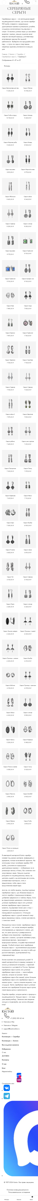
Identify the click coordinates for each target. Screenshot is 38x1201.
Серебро (20, 54)
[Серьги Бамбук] (27, 648)
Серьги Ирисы (10, 740)
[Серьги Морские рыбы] (10, 132)
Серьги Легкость (10, 794)
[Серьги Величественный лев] (10, 78)
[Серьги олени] (27, 539)
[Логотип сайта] (14, 2)
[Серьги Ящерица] (27, 729)
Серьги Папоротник (10, 468)
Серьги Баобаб (27, 794)
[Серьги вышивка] (10, 159)
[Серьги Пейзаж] (27, 78)
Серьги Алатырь (27, 115)
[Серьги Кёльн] (27, 485)
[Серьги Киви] (10, 295)
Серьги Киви (10, 306)
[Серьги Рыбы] (27, 810)
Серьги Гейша (10, 713)
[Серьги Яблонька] (10, 186)
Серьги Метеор (10, 821)
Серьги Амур (28, 306)
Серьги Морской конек (28, 169)
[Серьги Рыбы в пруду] (10, 105)
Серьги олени (28, 550)
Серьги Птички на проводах (10, 848)
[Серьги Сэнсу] (27, 756)
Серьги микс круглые (28, 441)
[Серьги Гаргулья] (10, 322)
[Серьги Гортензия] (27, 240)
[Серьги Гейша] (10, 702)
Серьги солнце (27, 224)
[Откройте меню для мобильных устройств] (4, 2)
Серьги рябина (10, 441)
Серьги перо (10, 523)
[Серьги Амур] (27, 295)
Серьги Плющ (28, 468)
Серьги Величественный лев (10, 88)
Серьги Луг (10, 577)
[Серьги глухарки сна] (27, 268)
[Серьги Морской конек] (27, 159)
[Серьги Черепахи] (10, 349)
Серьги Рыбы (28, 821)
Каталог (12, 54)
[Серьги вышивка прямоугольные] (10, 240)
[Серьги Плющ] (27, 458)
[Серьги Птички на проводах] (10, 837)
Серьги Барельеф (10, 496)
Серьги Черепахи (10, 360)
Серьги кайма (28, 197)
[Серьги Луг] (10, 566)
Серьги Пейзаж (27, 88)
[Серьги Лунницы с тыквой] (27, 621)
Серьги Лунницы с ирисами (28, 685)
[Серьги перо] (10, 512)
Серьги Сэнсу (28, 767)
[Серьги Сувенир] (10, 213)
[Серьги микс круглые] (27, 431)
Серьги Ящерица (28, 740)
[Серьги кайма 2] (10, 404)
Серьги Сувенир (10, 224)
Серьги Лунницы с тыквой (27, 631)
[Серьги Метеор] (10, 810)
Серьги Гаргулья (10, 333)
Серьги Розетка (10, 550)
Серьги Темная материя (10, 631)
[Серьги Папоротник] (10, 458)
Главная (4, 54)
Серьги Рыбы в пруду (10, 115)
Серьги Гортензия (28, 251)
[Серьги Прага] (10, 593)
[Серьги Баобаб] (27, 783)
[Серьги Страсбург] (27, 349)
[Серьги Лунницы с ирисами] (27, 675)
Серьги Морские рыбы (10, 142)
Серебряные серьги (9, 57)
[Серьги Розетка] (10, 539)
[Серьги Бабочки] (10, 675)
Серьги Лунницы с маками (10, 658)
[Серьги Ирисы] (10, 729)
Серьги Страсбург (28, 360)
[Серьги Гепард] (27, 132)
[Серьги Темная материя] (10, 621)
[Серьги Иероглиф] (27, 404)
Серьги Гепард (27, 142)
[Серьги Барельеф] (10, 485)
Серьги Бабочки (10, 685)
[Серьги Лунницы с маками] (10, 648)
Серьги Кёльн (28, 496)
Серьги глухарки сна (28, 279)
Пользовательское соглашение (19, 1192)
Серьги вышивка (10, 169)
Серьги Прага (10, 604)
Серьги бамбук (27, 523)
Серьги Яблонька (10, 197)
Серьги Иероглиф (28, 414)
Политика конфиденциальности (17, 1190)
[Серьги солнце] (27, 213)
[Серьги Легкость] (10, 783)
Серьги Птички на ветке (10, 767)
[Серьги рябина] (10, 431)
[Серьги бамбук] (27, 512)
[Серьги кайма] (27, 186)
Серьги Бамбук (27, 658)
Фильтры (7, 66)
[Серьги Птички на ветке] (10, 756)
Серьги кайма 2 (10, 414)
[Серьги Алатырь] (27, 105)
